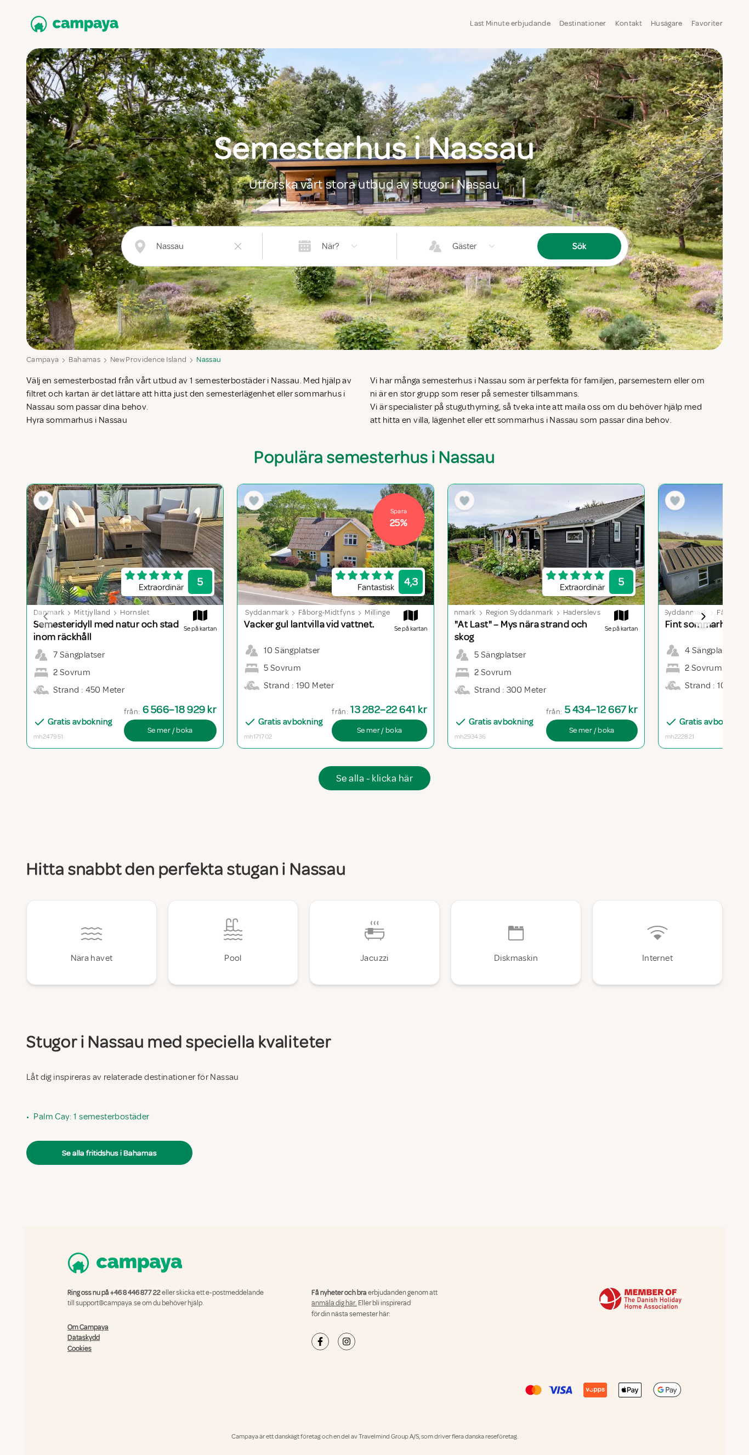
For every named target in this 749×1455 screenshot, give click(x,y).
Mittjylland (92, 612)
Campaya (42, 359)
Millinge (377, 612)
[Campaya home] (72, 24)
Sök (579, 246)
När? (330, 246)
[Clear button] (238, 246)
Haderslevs (582, 612)
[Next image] (703, 616)
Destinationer (582, 23)
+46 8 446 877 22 (135, 1292)
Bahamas (84, 359)
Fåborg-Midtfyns (326, 612)
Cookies (79, 1348)
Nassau (208, 359)
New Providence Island (148, 359)
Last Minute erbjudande (510, 23)
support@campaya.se (108, 1303)
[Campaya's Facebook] (320, 1341)
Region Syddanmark (254, 612)
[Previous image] (46, 616)
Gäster (464, 246)
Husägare (667, 23)
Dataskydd (83, 1337)
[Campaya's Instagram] (346, 1341)
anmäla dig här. (334, 1303)
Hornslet (135, 612)
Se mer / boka (170, 730)
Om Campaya (88, 1327)
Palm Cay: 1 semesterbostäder (91, 1116)
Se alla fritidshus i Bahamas (109, 1152)
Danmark (460, 612)
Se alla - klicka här (374, 778)
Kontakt (628, 23)
